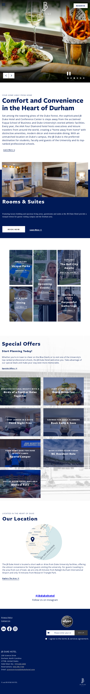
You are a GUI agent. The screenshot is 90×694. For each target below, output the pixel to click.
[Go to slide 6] (83, 78)
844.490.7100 (18, 667)
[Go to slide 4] (77, 78)
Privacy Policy (6, 617)
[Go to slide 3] (74, 78)
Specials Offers (8, 368)
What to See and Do (68, 272)
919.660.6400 (20, 664)
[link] (81, 5)
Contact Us (5, 621)
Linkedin (3, 628)
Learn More (35, 229)
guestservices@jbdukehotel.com (21, 669)
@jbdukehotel (45, 595)
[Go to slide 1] (68, 78)
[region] (3, 4)
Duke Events (44, 292)
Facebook (9, 628)
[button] (6, 75)
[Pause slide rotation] (68, 73)
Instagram (15, 628)
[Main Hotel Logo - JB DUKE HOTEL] (45, 6)
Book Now (14, 229)
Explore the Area (9, 578)
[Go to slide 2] (71, 78)
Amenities (19, 270)
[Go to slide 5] (80, 78)
